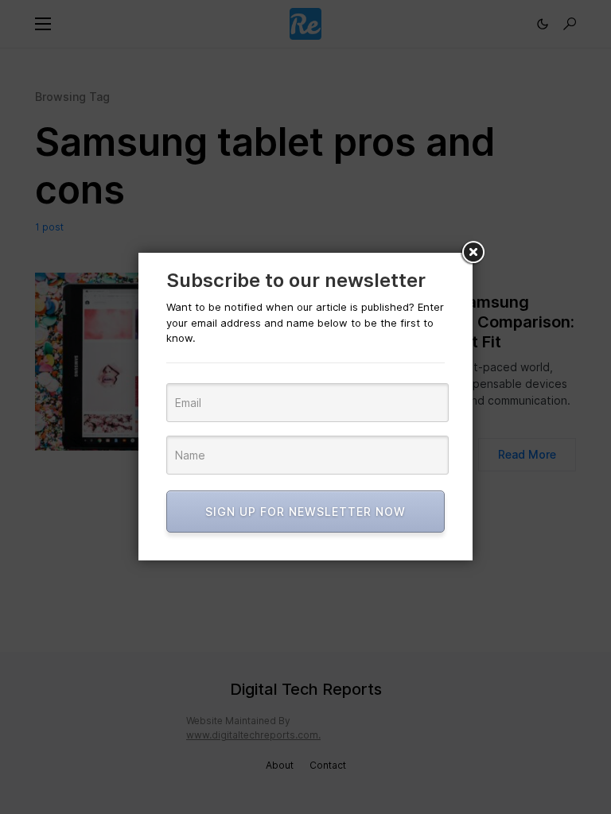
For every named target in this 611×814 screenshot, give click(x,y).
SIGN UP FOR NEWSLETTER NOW (305, 511)
